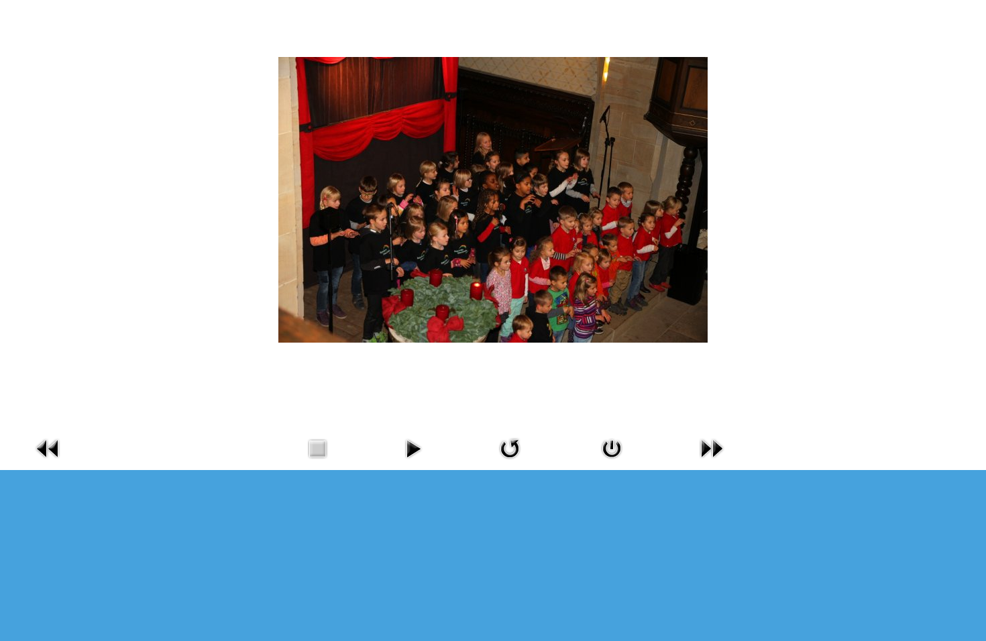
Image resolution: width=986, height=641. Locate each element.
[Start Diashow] (413, 462)
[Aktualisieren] (509, 462)
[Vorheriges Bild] (48, 462)
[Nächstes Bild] (712, 462)
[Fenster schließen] (611, 462)
